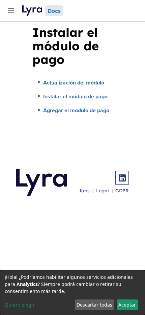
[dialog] (72, 292)
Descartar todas (94, 304)
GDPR (122, 191)
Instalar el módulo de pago (75, 96)
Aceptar (127, 304)
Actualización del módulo (73, 83)
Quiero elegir (20, 304)
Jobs (84, 191)
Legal (102, 191)
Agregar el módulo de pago (76, 110)
